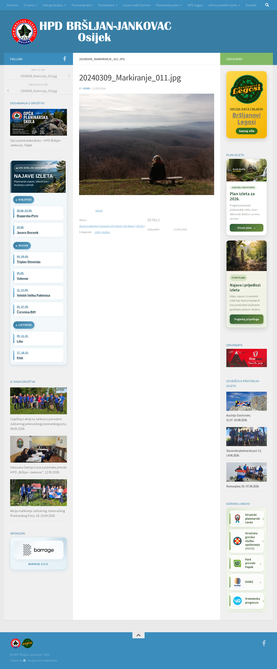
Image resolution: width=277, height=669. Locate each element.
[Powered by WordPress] (24, 660)
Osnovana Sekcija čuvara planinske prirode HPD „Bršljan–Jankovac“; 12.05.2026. (38, 469)
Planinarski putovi (167, 5)
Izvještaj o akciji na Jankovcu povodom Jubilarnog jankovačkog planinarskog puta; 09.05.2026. (38, 424)
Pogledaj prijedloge (246, 319)
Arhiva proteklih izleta (223, 5)
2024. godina (102, 232)
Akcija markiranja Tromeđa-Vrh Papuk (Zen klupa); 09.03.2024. (114, 226)
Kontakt (251, 5)
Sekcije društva (53, 5)
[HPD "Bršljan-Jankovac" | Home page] (91, 31)
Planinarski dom (82, 5)
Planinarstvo (106, 5)
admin (86, 88)
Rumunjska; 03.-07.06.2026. (242, 486)
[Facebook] (64, 58)
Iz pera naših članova (136, 5)
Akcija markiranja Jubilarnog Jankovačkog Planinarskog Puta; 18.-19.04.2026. (37, 513)
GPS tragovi (195, 5)
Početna (12, 5)
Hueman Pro (50, 660)
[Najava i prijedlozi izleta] (247, 256)
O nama (29, 5)
